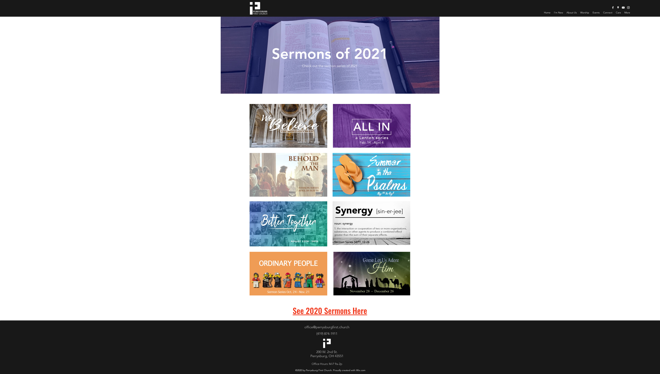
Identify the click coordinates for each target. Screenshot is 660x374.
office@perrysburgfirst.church (326, 327)
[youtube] (623, 7)
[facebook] (613, 7)
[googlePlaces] (618, 7)
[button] (585, 12)
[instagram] (628, 7)
